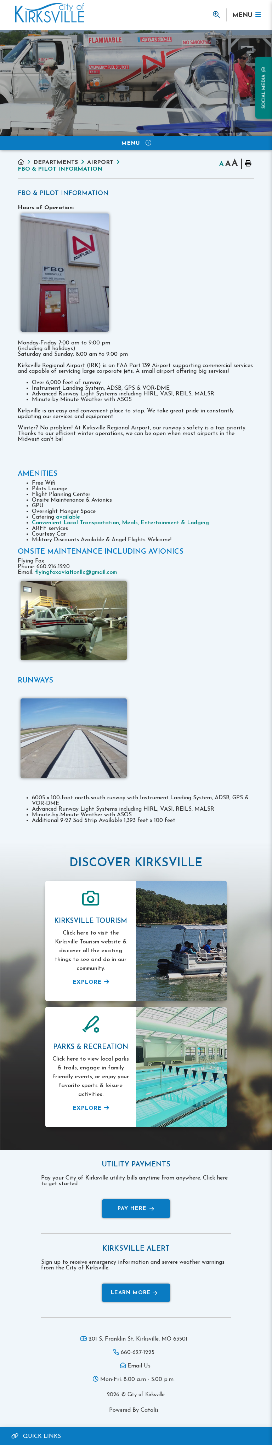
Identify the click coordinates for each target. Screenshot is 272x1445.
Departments (55, 162)
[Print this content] (247, 164)
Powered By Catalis (134, 1410)
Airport (100, 162)
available (68, 517)
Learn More (131, 1293)
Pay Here (132, 1208)
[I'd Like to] (216, 15)
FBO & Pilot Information (60, 169)
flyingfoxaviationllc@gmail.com (76, 572)
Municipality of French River (49, 13)
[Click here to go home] (25, 162)
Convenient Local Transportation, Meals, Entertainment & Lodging (120, 523)
